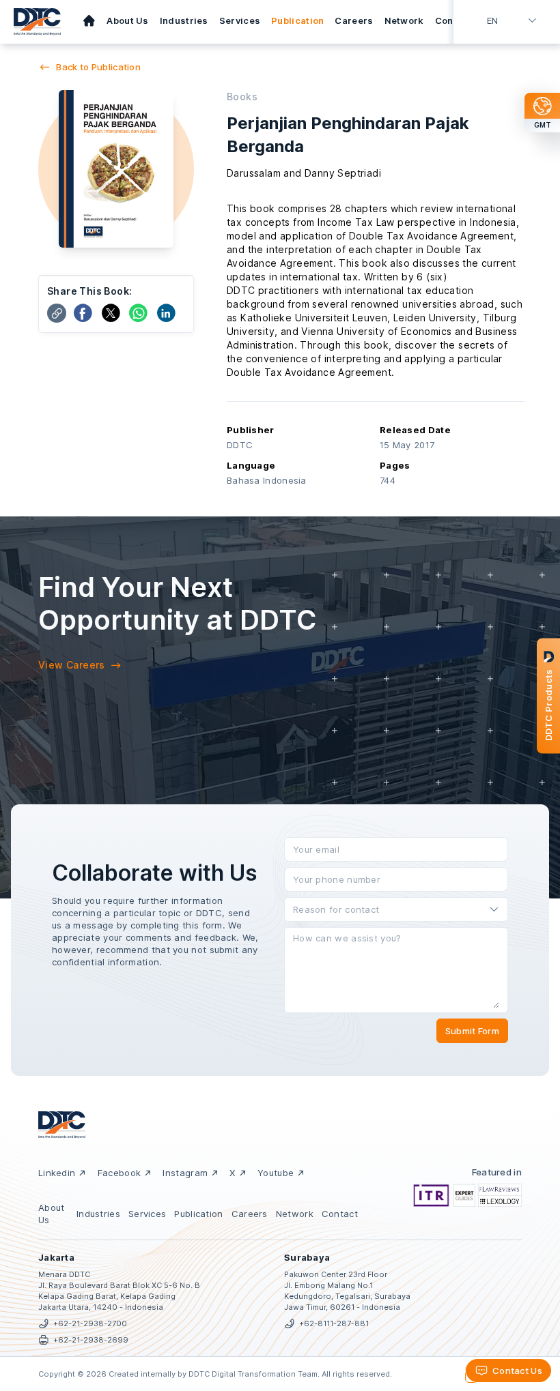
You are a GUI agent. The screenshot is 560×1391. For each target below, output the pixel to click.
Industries (184, 20)
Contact (453, 20)
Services (239, 20)
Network (404, 20)
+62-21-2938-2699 (90, 1340)
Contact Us (517, 1370)
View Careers (71, 665)
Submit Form (472, 1030)
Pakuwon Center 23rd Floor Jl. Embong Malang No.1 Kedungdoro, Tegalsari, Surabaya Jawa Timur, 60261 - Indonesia (347, 1291)
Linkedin (56, 1172)
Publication (297, 20)
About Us (127, 20)
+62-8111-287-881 (334, 1323)
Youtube (275, 1172)
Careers (354, 20)
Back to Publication (98, 66)
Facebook (119, 1172)
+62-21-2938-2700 (90, 1323)
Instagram (185, 1172)
